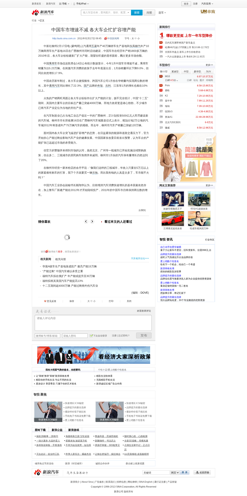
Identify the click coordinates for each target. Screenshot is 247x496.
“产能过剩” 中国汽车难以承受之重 (62, 271)
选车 (161, 12)
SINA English (145, 482)
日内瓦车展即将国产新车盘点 (180, 42)
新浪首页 (36, 3)
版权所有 (128, 491)
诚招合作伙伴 (102, 463)
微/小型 (163, 71)
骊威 (167, 127)
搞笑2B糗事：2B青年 (47, 436)
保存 (71, 301)
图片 (202, 80)
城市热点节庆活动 (44, 463)
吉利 (108, 85)
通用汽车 (54, 85)
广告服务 (99, 482)
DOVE (144, 292)
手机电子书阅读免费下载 (78, 416)
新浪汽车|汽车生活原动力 (77, 472)
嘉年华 (168, 100)
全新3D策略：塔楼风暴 (136, 440)
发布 (144, 335)
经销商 (209, 80)
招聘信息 (121, 482)
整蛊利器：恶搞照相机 (106, 436)
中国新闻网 (113, 38)
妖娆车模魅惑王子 (172, 208)
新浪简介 (75, 482)
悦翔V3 (169, 111)
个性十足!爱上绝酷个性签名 (112, 369)
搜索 (137, 12)
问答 (149, 12)
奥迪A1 (169, 117)
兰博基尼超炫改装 (172, 228)
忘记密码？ (124, 335)
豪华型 (197, 71)
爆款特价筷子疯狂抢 (75, 411)
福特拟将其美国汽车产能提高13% (62, 280)
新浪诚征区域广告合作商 (109, 383)
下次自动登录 (100, 335)
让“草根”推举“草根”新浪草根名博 (52, 376)
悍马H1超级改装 (199, 208)
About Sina (87, 482)
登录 (186, 4)
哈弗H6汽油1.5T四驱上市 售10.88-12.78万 (187, 47)
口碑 (189, 80)
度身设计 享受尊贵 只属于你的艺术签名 (56, 383)
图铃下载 (40, 429)
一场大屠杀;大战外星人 (48, 440)
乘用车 (53, 63)
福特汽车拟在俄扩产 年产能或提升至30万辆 (68, 276)
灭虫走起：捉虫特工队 (47, 454)
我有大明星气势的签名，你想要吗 (63, 369)
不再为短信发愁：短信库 (78, 445)
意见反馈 (51, 301)
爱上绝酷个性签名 (74, 420)
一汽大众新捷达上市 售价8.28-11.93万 (185, 56)
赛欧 (167, 90)
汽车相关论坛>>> (140, 258)
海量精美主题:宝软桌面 (77, 436)
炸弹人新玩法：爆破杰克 (78, 454)
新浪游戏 (73, 429)
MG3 (167, 76)
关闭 (129, 301)
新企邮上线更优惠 (135, 463)
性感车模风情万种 (199, 228)
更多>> (209, 65)
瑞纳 (167, 106)
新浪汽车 (50, 3)
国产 (86, 85)
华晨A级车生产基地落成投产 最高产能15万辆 (69, 266)
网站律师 (132, 482)
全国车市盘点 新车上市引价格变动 (182, 52)
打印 (111, 301)
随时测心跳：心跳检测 (135, 436)
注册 (195, 3)
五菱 (94, 46)
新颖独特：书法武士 (105, 440)
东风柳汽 (135, 46)
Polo (167, 85)
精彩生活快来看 (104, 376)
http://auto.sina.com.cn (64, 38)
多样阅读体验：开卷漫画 (49, 445)
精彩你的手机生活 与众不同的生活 (53, 379)
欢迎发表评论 (144, 310)
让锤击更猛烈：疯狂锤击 (107, 454)
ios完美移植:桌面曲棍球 (136, 454)
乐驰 (95, 172)
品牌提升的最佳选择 (75, 407)
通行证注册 (160, 482)
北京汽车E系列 (172, 122)
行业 (34, 20)
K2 (166, 95)
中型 (186, 71)
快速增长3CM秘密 (74, 403)
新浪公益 (57, 429)
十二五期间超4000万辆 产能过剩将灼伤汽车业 (70, 285)
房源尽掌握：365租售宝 (107, 445)
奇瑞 (100, 85)
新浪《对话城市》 (74, 463)
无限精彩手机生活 (105, 379)
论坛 (195, 80)
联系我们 (110, 482)
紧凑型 (175, 71)
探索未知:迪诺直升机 (76, 440)
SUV (208, 71)
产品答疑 (172, 482)
